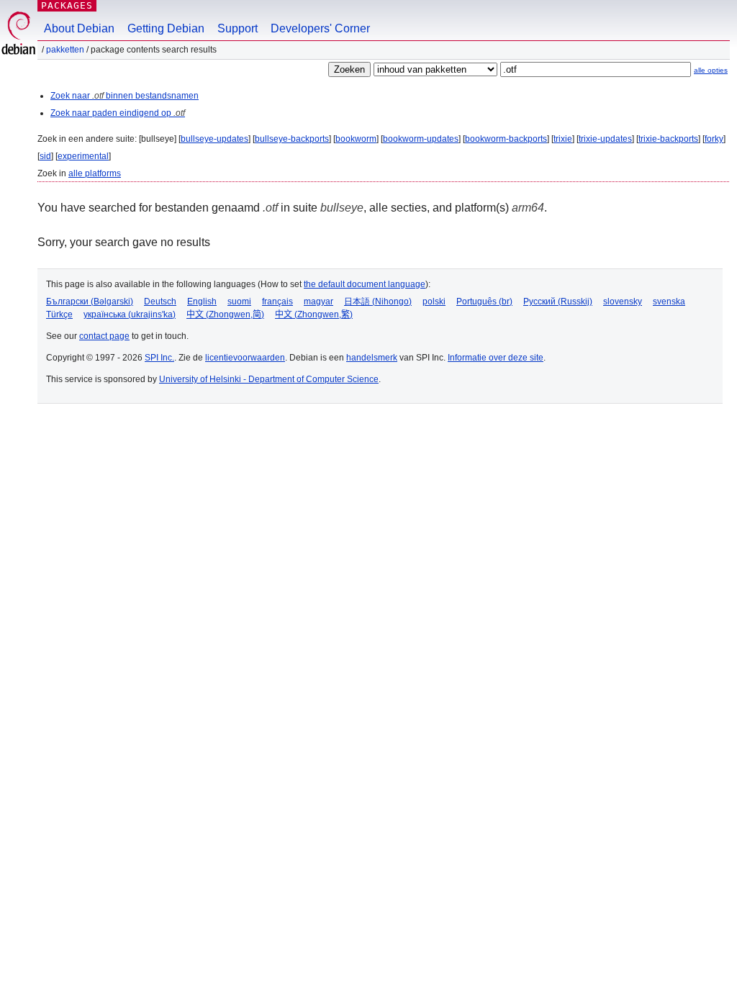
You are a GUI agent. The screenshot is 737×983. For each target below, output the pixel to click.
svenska (669, 301)
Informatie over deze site (495, 358)
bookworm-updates (420, 139)
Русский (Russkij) (557, 301)
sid (45, 156)
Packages (67, 5)
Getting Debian (165, 28)
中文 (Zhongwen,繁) (314, 314)
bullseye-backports (292, 139)
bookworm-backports (506, 139)
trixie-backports (668, 139)
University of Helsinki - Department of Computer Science (269, 379)
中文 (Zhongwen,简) (225, 314)
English (202, 301)
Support (237, 28)
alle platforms (94, 173)
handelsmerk (371, 358)
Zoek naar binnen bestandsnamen (124, 96)
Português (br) (484, 301)
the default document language (364, 284)
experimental (83, 156)
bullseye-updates (214, 139)
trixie (562, 139)
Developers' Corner (320, 28)
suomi (239, 301)
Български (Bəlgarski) (89, 301)
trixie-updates (605, 139)
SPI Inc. (159, 358)
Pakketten (65, 50)
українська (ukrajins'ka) (129, 314)
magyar (318, 301)
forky (714, 139)
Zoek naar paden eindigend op (117, 113)
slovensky (622, 301)
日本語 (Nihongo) (378, 301)
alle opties (711, 70)
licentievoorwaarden (245, 358)
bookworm (355, 139)
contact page (104, 336)
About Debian (79, 28)
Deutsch (160, 301)
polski (434, 301)
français (277, 301)
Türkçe (59, 314)
